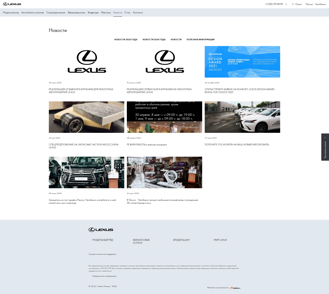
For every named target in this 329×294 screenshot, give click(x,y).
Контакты (138, 12)
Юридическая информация (104, 276)
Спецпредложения (56, 12)
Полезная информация (201, 39)
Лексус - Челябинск (316, 4)
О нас (128, 12)
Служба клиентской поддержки (102, 254)
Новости (117, 12)
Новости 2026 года (126, 39)
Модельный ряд (11, 12)
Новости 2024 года (154, 39)
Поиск (298, 4)
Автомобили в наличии (32, 12)
